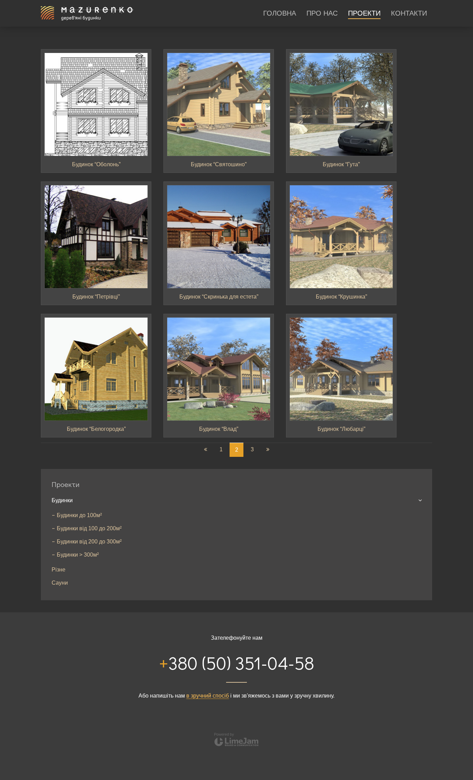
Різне (58, 570)
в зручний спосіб (207, 696)
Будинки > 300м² (78, 555)
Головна (279, 13)
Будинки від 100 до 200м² (89, 528)
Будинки (62, 500)
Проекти (364, 13)
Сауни (60, 583)
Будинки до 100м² (79, 515)
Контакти (409, 13)
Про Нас (322, 13)
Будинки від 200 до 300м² (89, 541)
